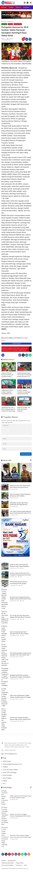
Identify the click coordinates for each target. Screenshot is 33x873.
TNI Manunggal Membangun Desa (12, 764)
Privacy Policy (19, 863)
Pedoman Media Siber (7, 863)
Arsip (25, 865)
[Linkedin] (15, 854)
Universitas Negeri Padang (10, 769)
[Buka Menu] (27, 3)
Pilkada (5, 781)
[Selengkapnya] (31, 460)
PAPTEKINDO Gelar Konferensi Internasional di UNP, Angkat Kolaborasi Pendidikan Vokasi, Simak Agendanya (20, 582)
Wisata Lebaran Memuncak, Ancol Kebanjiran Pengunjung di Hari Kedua (20, 574)
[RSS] (28, 854)
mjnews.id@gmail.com (10, 754)
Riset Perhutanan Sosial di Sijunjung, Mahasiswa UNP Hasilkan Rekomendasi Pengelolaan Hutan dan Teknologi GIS (20, 495)
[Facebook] (19, 355)
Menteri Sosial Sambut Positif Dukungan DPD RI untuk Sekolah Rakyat (19, 633)
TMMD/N (5, 767)
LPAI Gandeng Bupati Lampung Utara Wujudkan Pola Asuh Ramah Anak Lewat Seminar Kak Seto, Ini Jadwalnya (20, 654)
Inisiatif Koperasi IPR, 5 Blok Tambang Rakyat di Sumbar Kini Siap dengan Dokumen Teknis (8, 409)
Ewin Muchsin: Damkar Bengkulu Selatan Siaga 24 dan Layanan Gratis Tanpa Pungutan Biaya (20, 718)
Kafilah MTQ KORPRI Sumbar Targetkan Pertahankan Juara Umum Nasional (7, 392)
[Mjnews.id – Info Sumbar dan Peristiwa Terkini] (8, 2)
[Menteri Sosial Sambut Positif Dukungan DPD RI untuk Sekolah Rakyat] (4, 633)
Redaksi (3, 860)
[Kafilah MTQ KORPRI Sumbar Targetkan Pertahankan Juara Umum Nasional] (8, 383)
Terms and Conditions (7, 865)
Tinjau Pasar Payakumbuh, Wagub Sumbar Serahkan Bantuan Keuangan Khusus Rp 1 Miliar (20, 696)
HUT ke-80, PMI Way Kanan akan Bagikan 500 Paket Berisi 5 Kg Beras (20, 616)
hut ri (4, 783)
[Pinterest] (9, 854)
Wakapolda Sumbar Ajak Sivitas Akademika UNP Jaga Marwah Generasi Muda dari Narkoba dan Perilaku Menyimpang (19, 503)
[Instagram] (12, 854)
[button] (24, 3)
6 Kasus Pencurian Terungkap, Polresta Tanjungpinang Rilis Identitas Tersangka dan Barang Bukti (20, 815)
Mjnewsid (3, 38)
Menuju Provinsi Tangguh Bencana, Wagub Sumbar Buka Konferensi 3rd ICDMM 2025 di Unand (20, 598)
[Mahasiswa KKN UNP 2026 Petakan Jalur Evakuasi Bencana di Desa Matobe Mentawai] (4, 487)
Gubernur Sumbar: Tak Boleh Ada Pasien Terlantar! (23, 409)
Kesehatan (4, 24)
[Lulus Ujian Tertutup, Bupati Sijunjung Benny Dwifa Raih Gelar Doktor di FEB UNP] (4, 513)
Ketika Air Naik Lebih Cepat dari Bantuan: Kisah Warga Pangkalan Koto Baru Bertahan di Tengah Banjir (20, 565)
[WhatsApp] (30, 355)
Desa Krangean (7, 778)
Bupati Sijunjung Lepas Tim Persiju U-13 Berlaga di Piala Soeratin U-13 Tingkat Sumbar (24, 374)
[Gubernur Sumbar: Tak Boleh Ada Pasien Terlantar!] (24, 401)
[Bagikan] (30, 39)
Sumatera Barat (17, 24)
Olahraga (10, 24)
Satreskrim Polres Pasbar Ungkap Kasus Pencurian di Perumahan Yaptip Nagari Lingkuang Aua (20, 836)
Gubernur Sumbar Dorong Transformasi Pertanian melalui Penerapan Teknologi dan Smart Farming (8, 374)
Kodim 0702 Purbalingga (10, 772)
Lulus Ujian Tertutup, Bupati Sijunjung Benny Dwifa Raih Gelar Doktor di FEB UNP (21, 512)
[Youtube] (19, 854)
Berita (4, 369)
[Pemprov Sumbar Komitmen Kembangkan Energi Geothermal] (24, 383)
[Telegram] (26, 355)
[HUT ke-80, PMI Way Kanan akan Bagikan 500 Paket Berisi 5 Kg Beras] (4, 617)
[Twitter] (23, 355)
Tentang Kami (12, 860)
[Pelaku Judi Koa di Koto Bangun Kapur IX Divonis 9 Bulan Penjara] (4, 797)
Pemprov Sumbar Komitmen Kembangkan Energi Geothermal (24, 391)
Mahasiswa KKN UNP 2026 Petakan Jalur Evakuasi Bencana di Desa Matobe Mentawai (20, 486)
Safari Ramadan (7, 775)
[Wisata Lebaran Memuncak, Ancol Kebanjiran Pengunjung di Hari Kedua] (4, 574)
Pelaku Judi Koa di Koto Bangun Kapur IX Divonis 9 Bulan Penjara (20, 796)
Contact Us (19, 865)
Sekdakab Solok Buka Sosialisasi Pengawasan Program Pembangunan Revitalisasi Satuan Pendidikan (20, 676)
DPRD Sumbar (7, 761)
